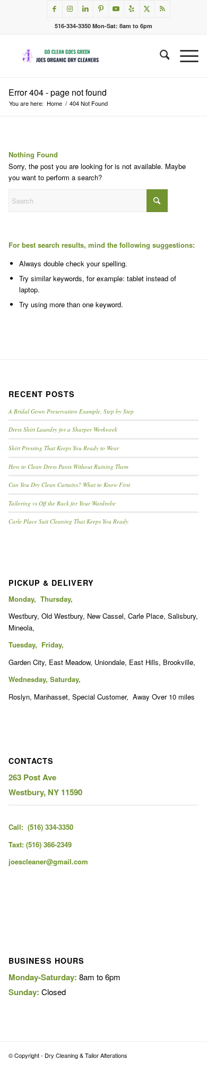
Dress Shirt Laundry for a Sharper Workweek (62, 429)
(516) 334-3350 (50, 827)
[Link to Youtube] (116, 9)
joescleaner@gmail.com (48, 861)
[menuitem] (159, 56)
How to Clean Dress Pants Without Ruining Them (68, 466)
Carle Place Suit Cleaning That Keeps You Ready (68, 521)
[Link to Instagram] (70, 9)
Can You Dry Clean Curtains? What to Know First (69, 485)
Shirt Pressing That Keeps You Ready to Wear (63, 448)
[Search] (159, 56)
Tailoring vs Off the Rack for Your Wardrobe (62, 503)
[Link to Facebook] (54, 9)
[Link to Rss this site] (162, 9)
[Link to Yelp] (131, 9)
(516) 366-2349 (49, 844)
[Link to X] (147, 9)
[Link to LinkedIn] (85, 9)
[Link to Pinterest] (100, 9)
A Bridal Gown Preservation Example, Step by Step (71, 411)
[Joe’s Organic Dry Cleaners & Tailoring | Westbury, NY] (84, 56)
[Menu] (184, 56)
